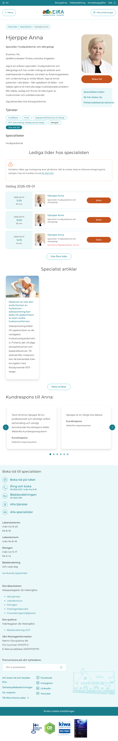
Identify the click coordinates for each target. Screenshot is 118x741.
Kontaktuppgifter (97, 2)
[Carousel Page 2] (54, 454)
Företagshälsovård (17, 609)
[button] (5, 3)
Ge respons (8, 692)
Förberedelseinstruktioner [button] (97, 102)
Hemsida (12, 26)
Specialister (26, 26)
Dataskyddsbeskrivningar (17, 687)
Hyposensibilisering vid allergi (49, 117)
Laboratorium (14, 600)
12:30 (19, 220)
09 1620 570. (48, 173)
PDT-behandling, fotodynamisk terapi (26, 122)
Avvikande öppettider (14, 573)
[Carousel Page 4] (61, 454)
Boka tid (97, 79)
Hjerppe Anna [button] (55, 195)
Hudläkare (13, 117)
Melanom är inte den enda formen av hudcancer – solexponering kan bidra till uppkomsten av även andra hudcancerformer (21, 312)
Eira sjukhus (61, 2)
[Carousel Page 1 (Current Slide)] (50, 454)
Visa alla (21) (14, 127)
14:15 (19, 240)
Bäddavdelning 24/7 (18, 630)
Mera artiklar (59, 386)
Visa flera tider (59, 256)
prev (6, 427)
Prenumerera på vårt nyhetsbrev (21, 660)
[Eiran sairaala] (53, 12)
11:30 (19, 200)
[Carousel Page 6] (67, 454)
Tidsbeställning (77, 2)
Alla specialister (19, 512)
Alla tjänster (17, 504)
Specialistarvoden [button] (94, 92)
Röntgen (12, 604)
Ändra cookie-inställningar (59, 711)
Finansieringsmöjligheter (21, 613)
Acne (26, 117)
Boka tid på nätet (20, 479)
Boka (98, 200)
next (112, 427)
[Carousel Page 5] (64, 454)
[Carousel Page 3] (57, 454)
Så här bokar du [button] (93, 97)
